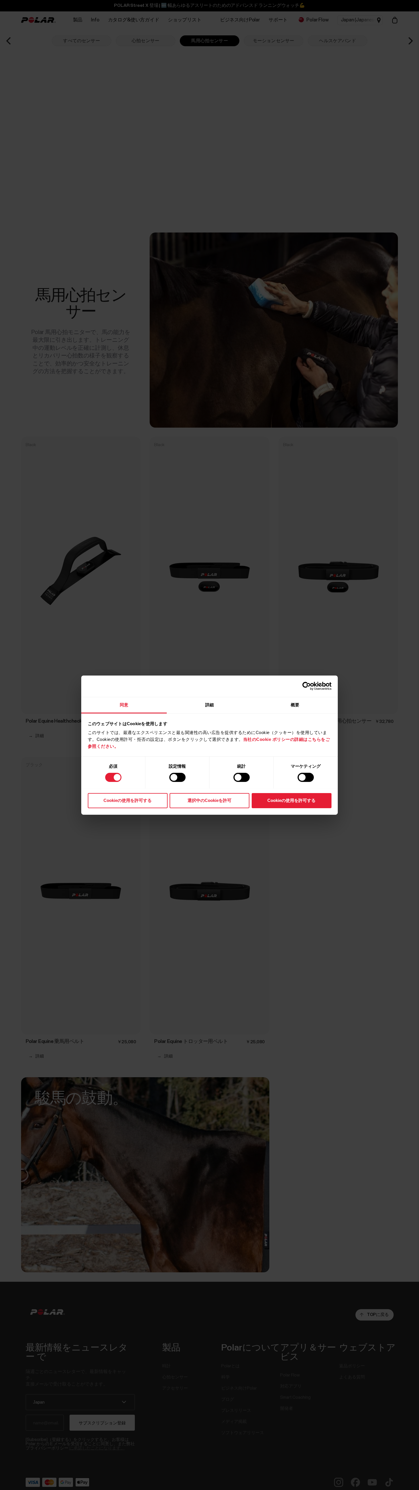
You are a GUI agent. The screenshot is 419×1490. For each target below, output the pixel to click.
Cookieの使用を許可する (127, 800)
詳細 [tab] (209, 704)
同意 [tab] (124, 704)
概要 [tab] (295, 704)
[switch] (177, 777)
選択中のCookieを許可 (209, 800)
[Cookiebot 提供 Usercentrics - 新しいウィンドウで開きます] (306, 686)
